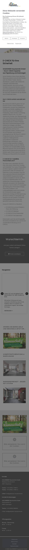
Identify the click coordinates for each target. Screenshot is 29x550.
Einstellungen (14, 38)
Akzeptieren (22, 38)
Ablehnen (6, 38)
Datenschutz (10, 43)
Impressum (18, 43)
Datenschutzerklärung (8, 32)
